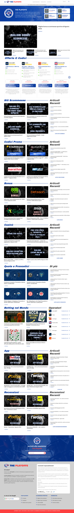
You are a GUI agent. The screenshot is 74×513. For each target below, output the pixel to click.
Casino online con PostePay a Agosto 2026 (57, 247)
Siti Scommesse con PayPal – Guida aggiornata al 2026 (35, 135)
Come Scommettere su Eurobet (55, 106)
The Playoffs (24, 495)
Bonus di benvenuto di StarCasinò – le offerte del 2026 (59, 211)
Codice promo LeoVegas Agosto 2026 (56, 160)
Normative (54, 495)
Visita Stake (28, 85)
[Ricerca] (69, 1)
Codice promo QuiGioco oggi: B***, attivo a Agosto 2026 (37, 158)
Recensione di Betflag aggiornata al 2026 (57, 407)
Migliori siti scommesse (41, 498)
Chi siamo (24, 498)
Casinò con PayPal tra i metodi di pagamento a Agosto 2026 (12, 241)
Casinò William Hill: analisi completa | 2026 (57, 251)
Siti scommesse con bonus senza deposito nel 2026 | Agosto (14, 117)
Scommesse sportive (41, 495)
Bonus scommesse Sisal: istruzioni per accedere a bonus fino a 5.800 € (13, 218)
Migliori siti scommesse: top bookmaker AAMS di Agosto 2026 (18, 51)
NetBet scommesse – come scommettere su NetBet (59, 126)
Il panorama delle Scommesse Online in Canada (35, 343)
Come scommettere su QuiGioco (56, 113)
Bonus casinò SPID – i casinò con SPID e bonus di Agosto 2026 (13, 260)
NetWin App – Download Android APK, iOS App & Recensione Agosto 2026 (37, 386)
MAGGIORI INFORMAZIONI (12, 85)
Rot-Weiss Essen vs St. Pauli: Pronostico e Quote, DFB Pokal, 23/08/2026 (37, 301)
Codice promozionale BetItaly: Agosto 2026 (58, 148)
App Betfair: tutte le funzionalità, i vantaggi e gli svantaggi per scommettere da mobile (14, 386)
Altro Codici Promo (59, 177)
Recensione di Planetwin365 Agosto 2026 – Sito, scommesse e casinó (14, 409)
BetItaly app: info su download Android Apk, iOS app (13, 367)
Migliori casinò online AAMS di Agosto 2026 (37, 259)
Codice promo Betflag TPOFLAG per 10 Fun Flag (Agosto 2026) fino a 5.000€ (37, 177)
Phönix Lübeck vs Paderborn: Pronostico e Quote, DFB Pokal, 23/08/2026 (14, 301)
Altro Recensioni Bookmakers (60, 426)
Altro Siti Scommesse (60, 133)
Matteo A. (51, 162)
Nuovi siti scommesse (41, 504)
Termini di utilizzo (55, 502)
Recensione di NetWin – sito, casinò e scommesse (36, 427)
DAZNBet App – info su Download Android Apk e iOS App (37, 367)
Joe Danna (40, 31)
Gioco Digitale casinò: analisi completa (57, 235)
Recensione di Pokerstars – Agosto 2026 (57, 418)
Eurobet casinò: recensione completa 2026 (57, 254)
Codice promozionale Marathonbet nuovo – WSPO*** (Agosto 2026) (14, 177)
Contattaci (24, 500)
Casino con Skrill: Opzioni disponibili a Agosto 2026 (59, 243)
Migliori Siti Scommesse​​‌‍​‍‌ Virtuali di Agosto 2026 (58, 130)
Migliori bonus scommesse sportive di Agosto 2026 (13, 135)
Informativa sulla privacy (57, 498)
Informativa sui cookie (56, 500)
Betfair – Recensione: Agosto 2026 (12, 427)
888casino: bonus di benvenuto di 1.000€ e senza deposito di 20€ (14, 200)
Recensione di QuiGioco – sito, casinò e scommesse (59, 411)
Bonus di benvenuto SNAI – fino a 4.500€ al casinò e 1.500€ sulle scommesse (37, 218)
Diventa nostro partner (26, 502)
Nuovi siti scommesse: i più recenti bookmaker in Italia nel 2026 (41, 51)
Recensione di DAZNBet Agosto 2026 (36, 408)
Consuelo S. (52, 124)
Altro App (60, 389)
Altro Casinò (60, 258)
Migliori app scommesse (42, 500)
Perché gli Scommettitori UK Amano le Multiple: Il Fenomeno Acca (35, 324)
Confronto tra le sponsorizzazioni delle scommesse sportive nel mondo (13, 324)
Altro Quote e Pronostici (60, 302)
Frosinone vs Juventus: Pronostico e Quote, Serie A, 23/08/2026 (14, 283)
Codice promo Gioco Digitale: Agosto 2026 (57, 169)
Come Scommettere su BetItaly (55, 110)
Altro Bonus (60, 219)
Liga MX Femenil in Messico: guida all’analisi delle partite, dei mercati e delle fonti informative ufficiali (14, 344)
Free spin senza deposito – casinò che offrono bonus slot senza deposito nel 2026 (37, 241)
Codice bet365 (40, 502)
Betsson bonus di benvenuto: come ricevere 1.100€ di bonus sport (35, 200)
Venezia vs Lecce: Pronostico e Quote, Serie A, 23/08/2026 (36, 283)
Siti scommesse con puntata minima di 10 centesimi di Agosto (37, 117)
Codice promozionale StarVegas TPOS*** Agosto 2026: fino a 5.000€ (14, 158)
